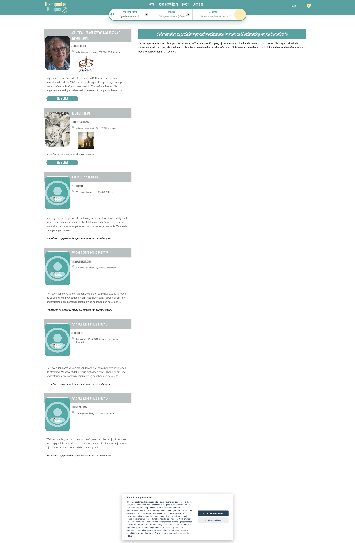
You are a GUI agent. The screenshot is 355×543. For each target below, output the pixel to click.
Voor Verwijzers (168, 4)
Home (151, 4)
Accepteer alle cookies (213, 513)
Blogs (185, 4)
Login (293, 6)
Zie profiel (62, 99)
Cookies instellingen (213, 520)
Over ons (198, 4)
